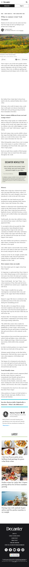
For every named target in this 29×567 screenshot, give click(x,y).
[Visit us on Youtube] (14, 549)
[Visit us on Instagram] (22, 549)
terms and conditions (14, 542)
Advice (21, 30)
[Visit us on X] (6, 549)
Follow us (18, 59)
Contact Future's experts (14, 536)
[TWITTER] (22, 413)
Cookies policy (14, 538)
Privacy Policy (14, 540)
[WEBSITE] (24, 413)
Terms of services (16, 177)
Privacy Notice (12, 178)
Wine (2, 13)
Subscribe (6, 6)
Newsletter (25, 59)
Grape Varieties (8, 13)
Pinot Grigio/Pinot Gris (19, 13)
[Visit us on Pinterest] (18, 549)
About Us (14, 533)
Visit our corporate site (20, 559)
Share (4, 59)
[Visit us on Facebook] (10, 549)
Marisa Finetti (9, 29)
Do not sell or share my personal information (14, 545)
